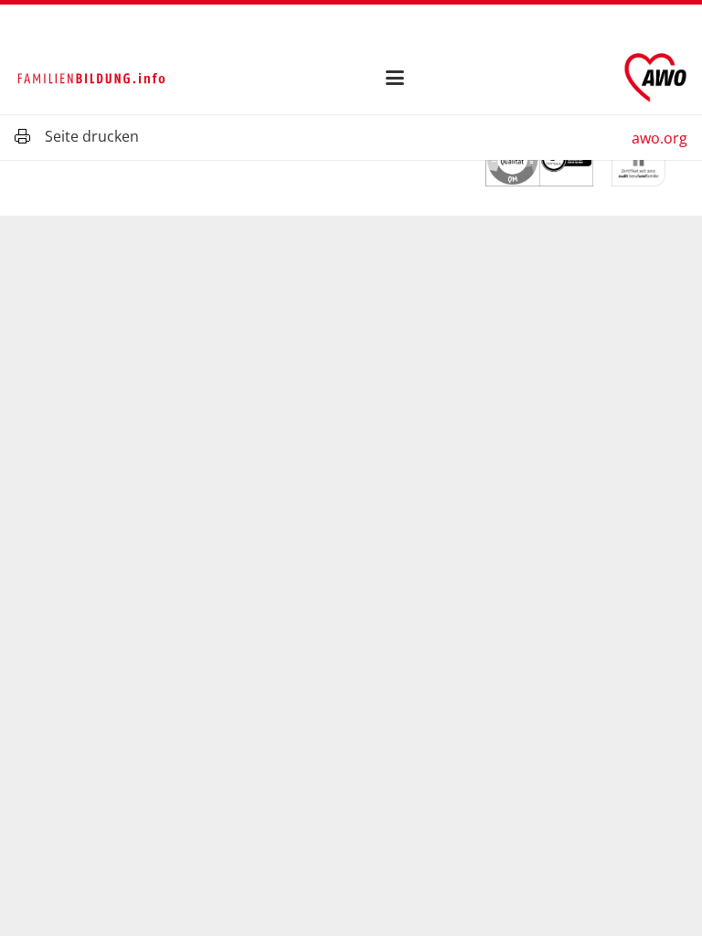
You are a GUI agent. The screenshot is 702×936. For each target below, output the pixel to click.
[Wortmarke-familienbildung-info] (91, 78)
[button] (396, 78)
